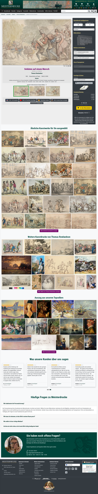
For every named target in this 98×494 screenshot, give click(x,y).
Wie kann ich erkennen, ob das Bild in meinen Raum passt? (19, 416)
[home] (2, 11)
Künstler (13, 11)
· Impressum (21, 465)
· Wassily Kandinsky (53, 468)
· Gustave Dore (52, 472)
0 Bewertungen (40, 103)
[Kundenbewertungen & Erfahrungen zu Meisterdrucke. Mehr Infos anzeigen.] (89, 466)
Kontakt (55, 11)
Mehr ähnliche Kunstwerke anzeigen (49, 230)
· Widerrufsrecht (22, 470)
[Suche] (89, 11)
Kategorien (19, 11)
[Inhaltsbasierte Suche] (92, 11)
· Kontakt (20, 463)
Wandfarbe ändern (44, 100)
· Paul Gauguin (52, 467)
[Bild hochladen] (95, 11)
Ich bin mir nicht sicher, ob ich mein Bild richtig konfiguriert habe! (21, 426)
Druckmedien (40, 11)
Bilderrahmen (32, 11)
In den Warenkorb (85, 108)
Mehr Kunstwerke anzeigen (49, 352)
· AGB (20, 467)
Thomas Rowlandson (21, 14)
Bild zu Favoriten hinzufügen (29, 100)
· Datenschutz (21, 468)
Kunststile (25, 11)
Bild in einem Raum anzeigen (60, 100)
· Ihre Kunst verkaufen (38, 465)
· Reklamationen (22, 472)
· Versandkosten (37, 467)
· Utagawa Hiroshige (54, 470)
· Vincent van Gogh (53, 463)
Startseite (3, 14)
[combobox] (84, 29)
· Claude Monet (53, 465)
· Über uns (21, 473)
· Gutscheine (36, 473)
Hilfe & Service (48, 11)
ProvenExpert (8, 383)
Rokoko (13, 14)
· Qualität (36, 468)
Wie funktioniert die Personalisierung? (14, 403)
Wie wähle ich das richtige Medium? (13, 421)
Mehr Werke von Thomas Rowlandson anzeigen (49, 291)
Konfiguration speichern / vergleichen (84, 83)
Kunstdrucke (7, 11)
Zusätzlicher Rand (77, 27)
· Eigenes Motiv (37, 463)
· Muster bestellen (37, 475)
